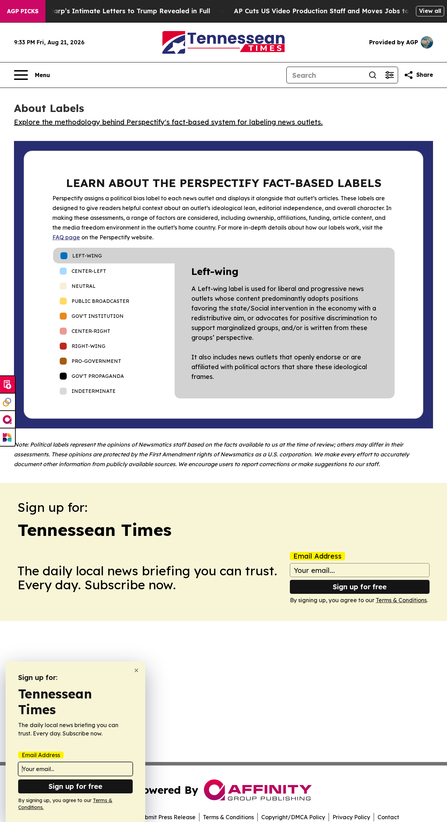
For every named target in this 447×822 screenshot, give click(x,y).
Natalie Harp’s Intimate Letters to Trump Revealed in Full (116, 11)
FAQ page (66, 237)
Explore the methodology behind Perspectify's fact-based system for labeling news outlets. (168, 122)
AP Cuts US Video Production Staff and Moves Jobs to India (331, 11)
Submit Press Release (167, 817)
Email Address (317, 556)
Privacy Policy (351, 817)
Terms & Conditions (401, 600)
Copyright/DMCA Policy (293, 817)
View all (430, 10)
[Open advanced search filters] (389, 75)
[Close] (136, 670)
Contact (388, 817)
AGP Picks (22, 11)
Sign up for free (360, 586)
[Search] (372, 75)
